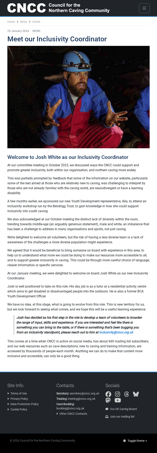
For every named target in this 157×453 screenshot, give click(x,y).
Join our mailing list (122, 416)
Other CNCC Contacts (73, 413)
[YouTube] (119, 401)
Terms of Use (18, 393)
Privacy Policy (19, 398)
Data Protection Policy (24, 404)
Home (11, 21)
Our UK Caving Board (123, 409)
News (23, 21)
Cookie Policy (18, 409)
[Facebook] (109, 395)
